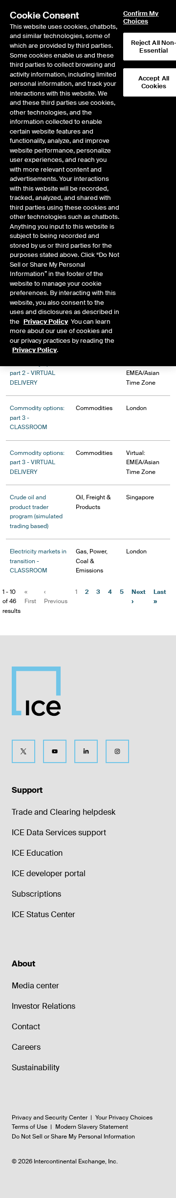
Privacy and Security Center (50, 1117)
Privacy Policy (45, 321)
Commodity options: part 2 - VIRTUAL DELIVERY (37, 373)
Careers (26, 1047)
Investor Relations (43, 1006)
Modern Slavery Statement (91, 1127)
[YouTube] (54, 751)
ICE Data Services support (59, 832)
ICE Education (37, 853)
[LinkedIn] (86, 751)
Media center (35, 986)
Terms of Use (29, 1127)
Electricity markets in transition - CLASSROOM (38, 561)
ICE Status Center (43, 914)
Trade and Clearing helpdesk (63, 812)
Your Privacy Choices (124, 1117)
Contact (26, 1026)
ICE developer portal (49, 873)
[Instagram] (117, 751)
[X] (23, 751)
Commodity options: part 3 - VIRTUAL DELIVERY (37, 462)
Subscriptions (36, 894)
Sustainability (35, 1067)
